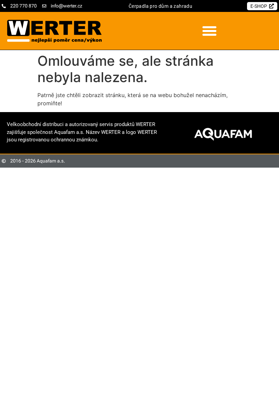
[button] (209, 31)
